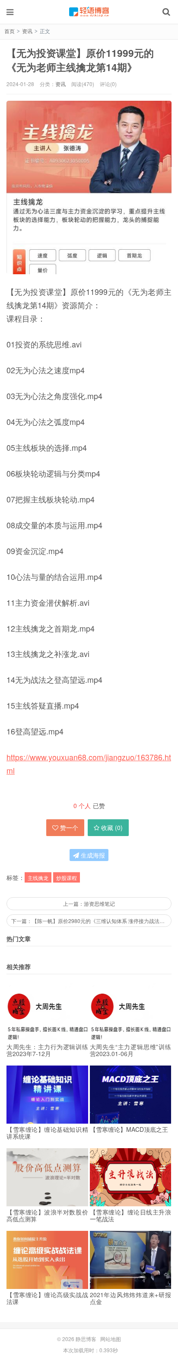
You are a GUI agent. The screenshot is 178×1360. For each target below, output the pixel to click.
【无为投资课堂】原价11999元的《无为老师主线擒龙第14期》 (80, 60)
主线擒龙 (38, 877)
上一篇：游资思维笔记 (89, 903)
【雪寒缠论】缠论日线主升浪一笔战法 (131, 1215)
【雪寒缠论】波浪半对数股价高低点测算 (47, 1215)
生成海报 (92, 855)
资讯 (27, 30)
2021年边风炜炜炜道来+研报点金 (131, 1298)
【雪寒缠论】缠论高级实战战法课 (47, 1298)
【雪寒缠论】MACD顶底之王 (129, 1129)
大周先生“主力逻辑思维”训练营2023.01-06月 (131, 1050)
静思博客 (89, 11)
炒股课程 (66, 877)
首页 (9, 30)
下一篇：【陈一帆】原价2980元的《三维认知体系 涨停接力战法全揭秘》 (91, 920)
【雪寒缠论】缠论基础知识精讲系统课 (47, 1132)
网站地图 (110, 1338)
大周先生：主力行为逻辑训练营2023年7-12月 (47, 1050)
